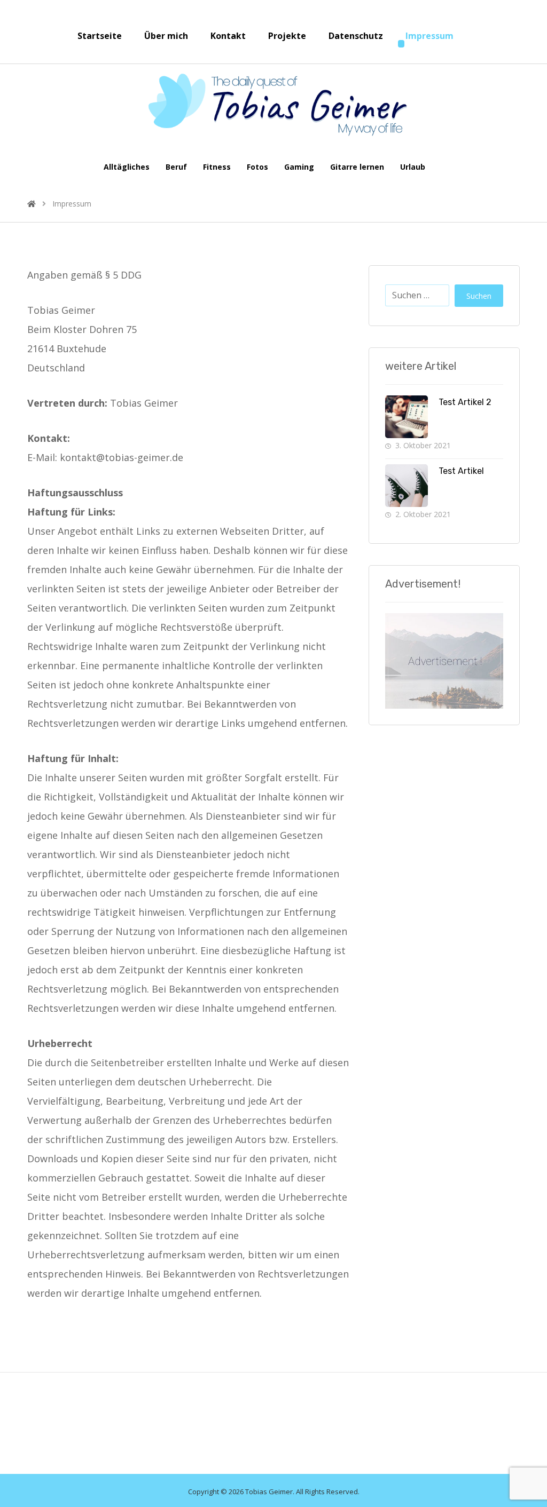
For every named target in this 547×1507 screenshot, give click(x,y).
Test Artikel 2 (465, 402)
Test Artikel (461, 471)
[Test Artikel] (406, 485)
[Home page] (31, 204)
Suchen (478, 296)
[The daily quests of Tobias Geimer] (273, 105)
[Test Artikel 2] (406, 416)
